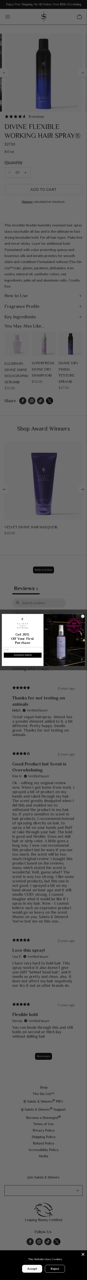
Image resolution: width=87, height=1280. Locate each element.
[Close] (83, 1254)
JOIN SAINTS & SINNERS (23, 655)
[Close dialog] (83, 616)
